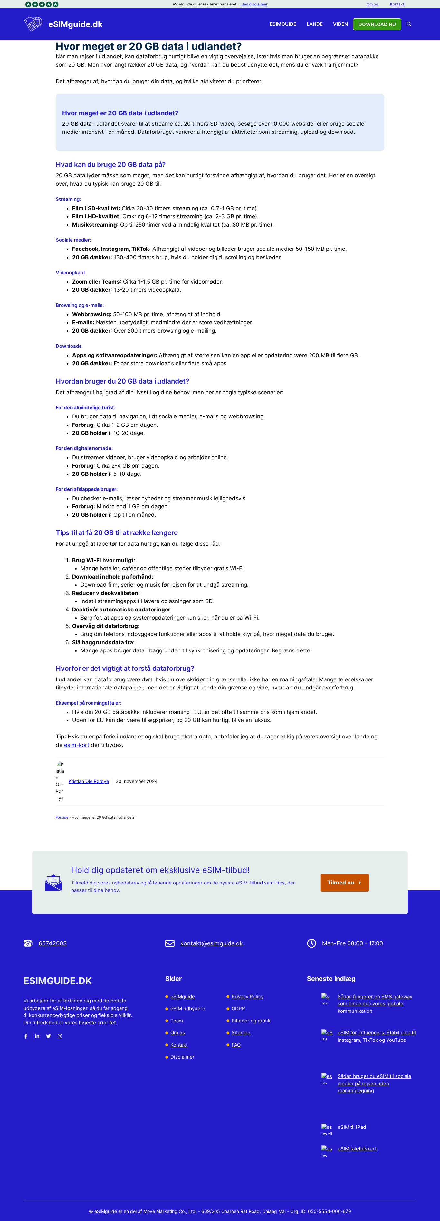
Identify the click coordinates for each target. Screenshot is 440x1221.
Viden (340, 24)
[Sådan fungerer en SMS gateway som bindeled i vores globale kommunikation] (327, 1011)
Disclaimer (182, 1057)
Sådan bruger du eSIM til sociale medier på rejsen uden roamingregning (374, 1083)
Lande (315, 24)
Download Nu (377, 24)
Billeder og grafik (251, 1021)
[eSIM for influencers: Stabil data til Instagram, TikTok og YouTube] (327, 1051)
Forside (62, 817)
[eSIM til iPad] (327, 1135)
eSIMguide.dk (75, 24)
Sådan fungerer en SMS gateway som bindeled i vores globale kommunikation (375, 1003)
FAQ (236, 1045)
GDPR (238, 1008)
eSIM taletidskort (357, 1149)
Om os (372, 4)
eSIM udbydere (187, 1008)
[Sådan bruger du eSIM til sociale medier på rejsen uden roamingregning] (327, 1098)
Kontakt (397, 4)
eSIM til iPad (352, 1127)
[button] (408, 24)
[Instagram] (59, 1036)
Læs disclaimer (253, 4)
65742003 (53, 943)
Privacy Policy (247, 996)
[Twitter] (48, 1036)
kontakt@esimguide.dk (211, 943)
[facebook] (26, 1036)
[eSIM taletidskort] (327, 1163)
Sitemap (241, 1033)
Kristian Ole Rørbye (89, 781)
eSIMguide (283, 24)
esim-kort (76, 745)
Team (176, 1021)
